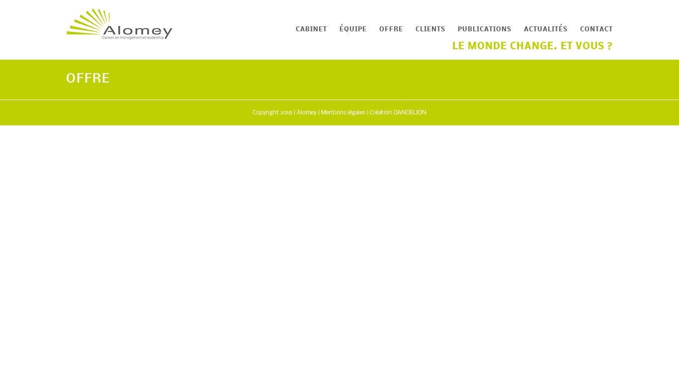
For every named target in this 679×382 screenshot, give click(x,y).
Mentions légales (343, 113)
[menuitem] (318, 30)
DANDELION (410, 113)
